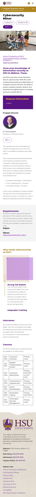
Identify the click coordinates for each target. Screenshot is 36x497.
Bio (6, 140)
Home (5, 56)
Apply (7, 27)
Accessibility (7, 490)
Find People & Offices (11, 472)
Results (9, 22)
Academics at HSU (16, 56)
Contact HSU (8, 478)
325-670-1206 (18, 457)
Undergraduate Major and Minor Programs (15, 59)
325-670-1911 (20, 460)
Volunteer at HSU (9, 484)
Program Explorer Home (13, 9)
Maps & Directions (9, 487)
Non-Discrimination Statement (14, 493)
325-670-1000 (18, 454)
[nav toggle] (33, 3)
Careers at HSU (8, 481)
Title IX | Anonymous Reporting (14, 470)
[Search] (29, 3)
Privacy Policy (8, 475)
